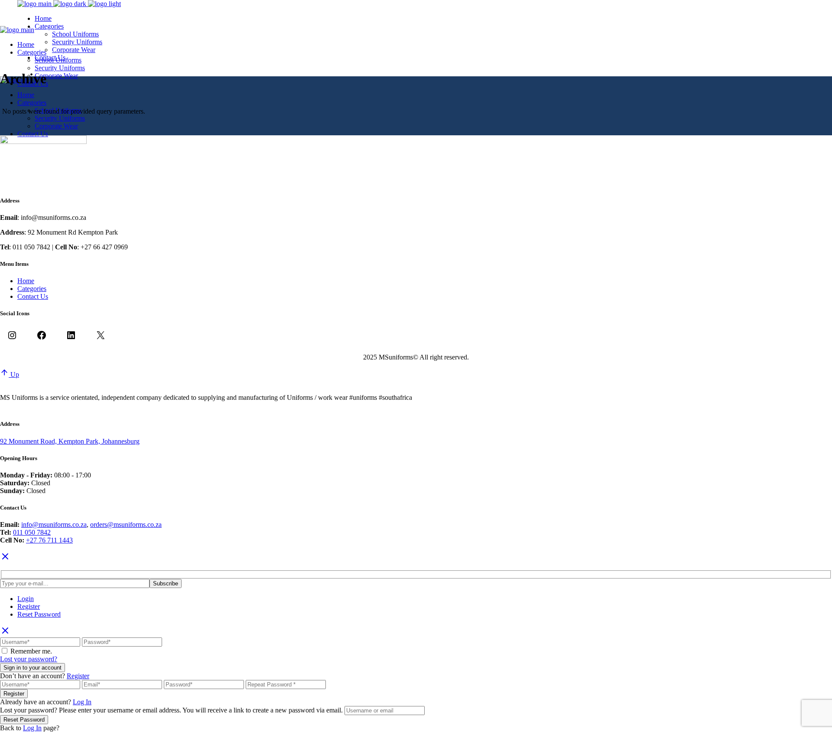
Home (25, 280)
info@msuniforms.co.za (54, 524)
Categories (31, 288)
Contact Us (32, 296)
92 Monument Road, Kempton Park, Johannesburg (70, 441)
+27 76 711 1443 (49, 540)
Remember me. (31, 651)
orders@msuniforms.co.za (126, 524)
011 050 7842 (32, 532)
